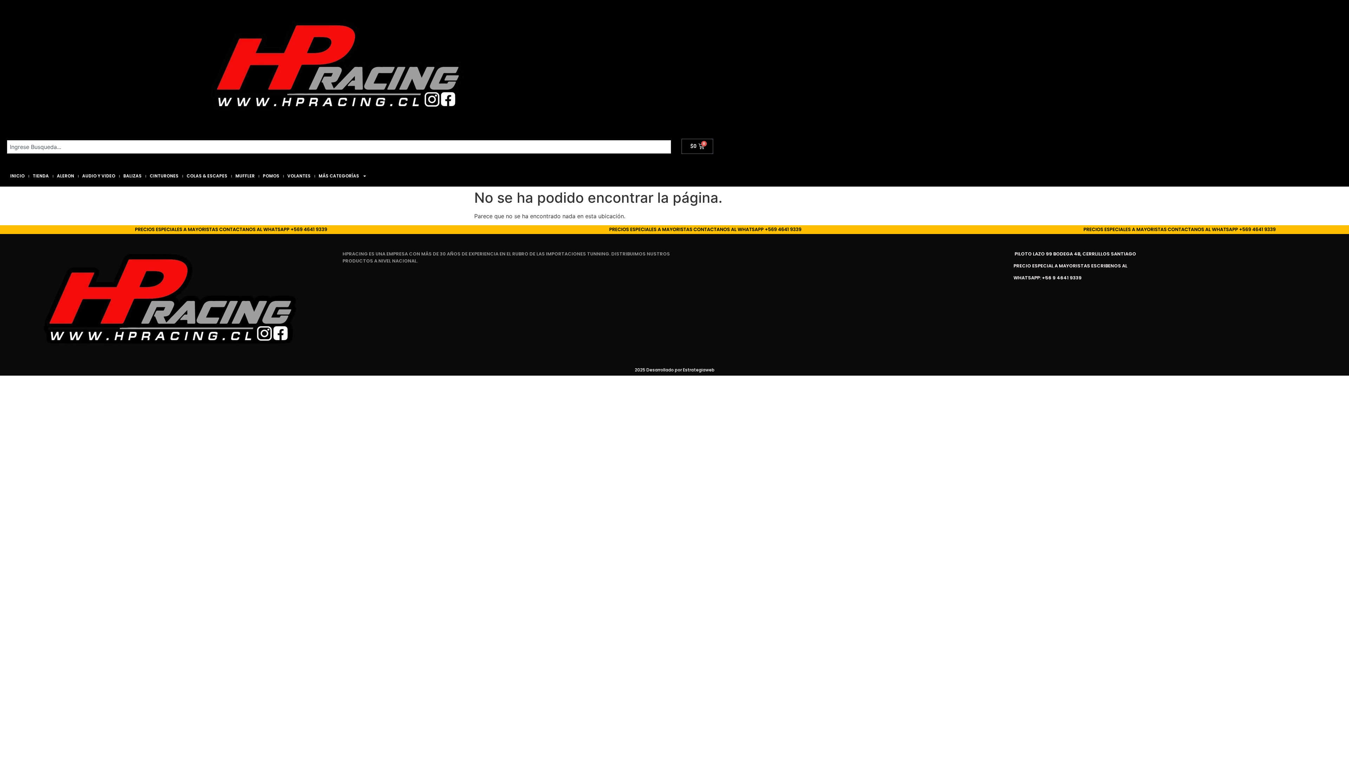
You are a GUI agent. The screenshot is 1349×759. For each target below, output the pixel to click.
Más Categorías (339, 176)
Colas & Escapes (207, 176)
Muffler (245, 176)
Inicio (17, 176)
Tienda (41, 176)
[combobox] (339, 147)
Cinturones (164, 176)
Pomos (271, 176)
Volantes (299, 176)
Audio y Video (98, 176)
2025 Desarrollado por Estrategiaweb (675, 370)
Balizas (132, 176)
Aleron (65, 176)
